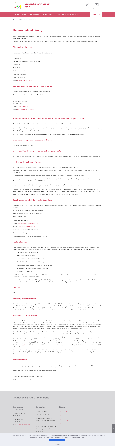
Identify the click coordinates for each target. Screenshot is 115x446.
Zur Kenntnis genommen (57, 440)
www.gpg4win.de (23, 345)
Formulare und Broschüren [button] (68, 14)
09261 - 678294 (23, 106)
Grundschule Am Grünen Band (37, 5)
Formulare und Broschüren (69, 424)
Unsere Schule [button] (20, 14)
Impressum (57, 444)
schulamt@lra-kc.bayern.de (25, 109)
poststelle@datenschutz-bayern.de (28, 223)
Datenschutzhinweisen (79, 437)
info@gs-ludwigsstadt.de (24, 80)
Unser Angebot (66, 420)
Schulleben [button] (34, 14)
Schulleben (65, 416)
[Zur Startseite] (14, 19)
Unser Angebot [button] (48, 14)
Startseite (22, 19)
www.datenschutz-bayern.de (26, 226)
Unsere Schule (66, 412)
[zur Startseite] (18, 5)
